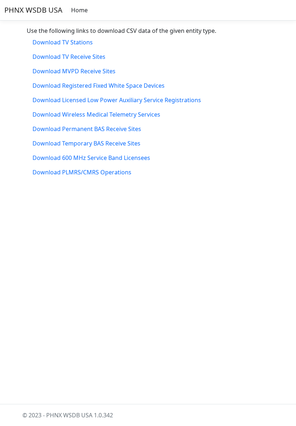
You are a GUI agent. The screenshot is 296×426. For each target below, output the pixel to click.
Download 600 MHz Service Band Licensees (91, 158)
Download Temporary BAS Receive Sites (86, 143)
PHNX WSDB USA (33, 10)
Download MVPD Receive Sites (74, 71)
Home (79, 10)
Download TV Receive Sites (68, 57)
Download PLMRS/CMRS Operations (81, 172)
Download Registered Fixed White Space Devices (98, 86)
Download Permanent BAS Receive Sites (86, 129)
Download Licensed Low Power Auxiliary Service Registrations (116, 100)
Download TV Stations (62, 42)
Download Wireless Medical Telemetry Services (96, 114)
